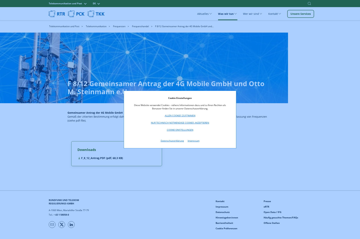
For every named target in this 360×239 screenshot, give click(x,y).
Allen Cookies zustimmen (180, 115)
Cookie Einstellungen (180, 129)
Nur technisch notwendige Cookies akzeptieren (180, 122)
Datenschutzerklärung (172, 140)
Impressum (194, 140)
